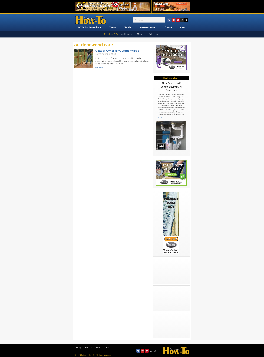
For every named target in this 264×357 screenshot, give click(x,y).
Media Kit (141, 34)
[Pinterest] (178, 20)
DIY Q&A (127, 27)
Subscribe (153, 34)
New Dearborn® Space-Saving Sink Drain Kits (171, 87)
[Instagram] (182, 20)
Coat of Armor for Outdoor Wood (117, 50)
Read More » (99, 67)
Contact (168, 27)
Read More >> (162, 118)
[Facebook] (169, 20)
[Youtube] (173, 20)
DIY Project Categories (88, 27)
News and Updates (148, 27)
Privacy (78, 347)
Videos (112, 27)
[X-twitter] (186, 20)
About (183, 27)
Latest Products (126, 34)
